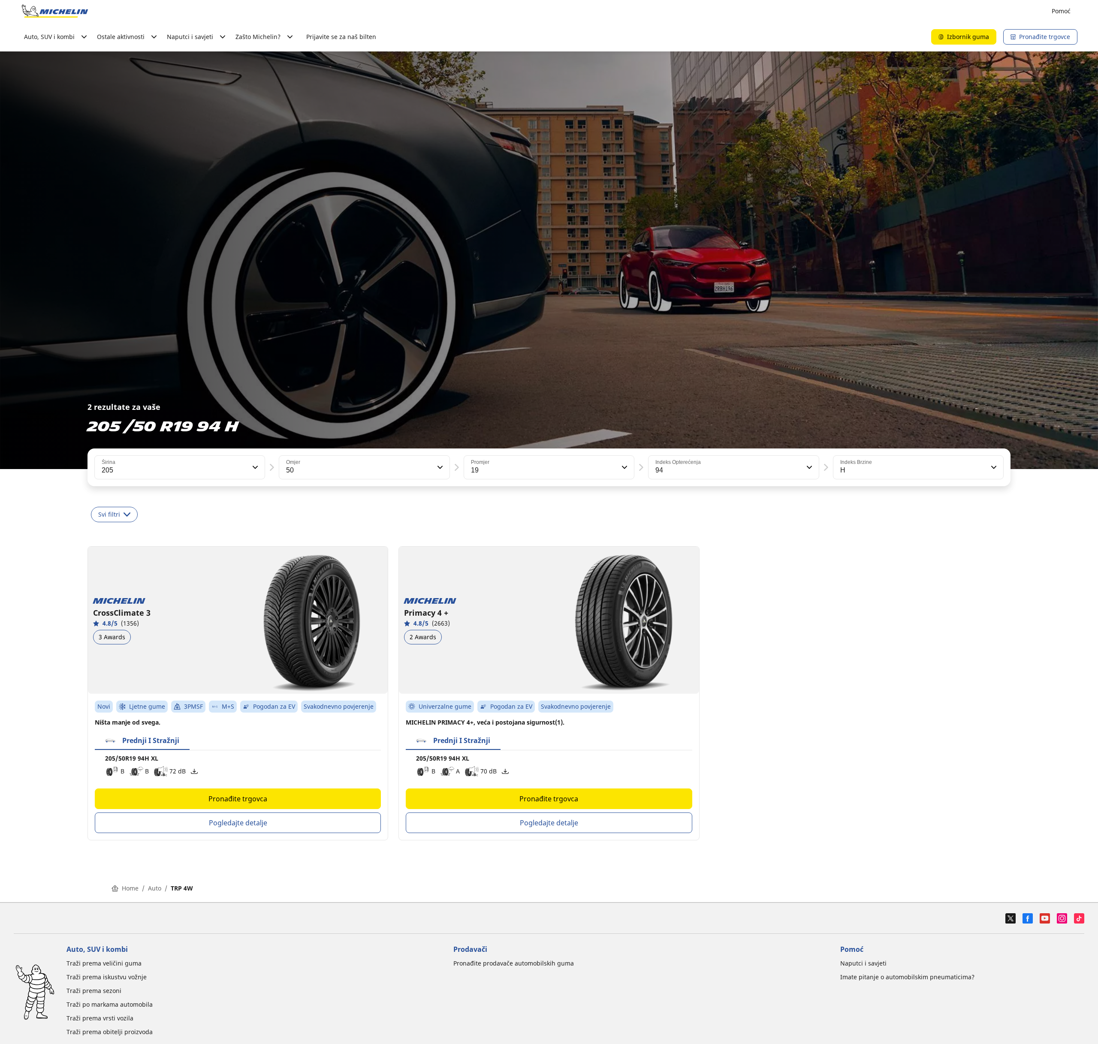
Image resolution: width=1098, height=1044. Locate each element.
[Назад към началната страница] (55, 11)
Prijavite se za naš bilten (341, 37)
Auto (154, 888)
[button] (254, 467)
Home (130, 888)
